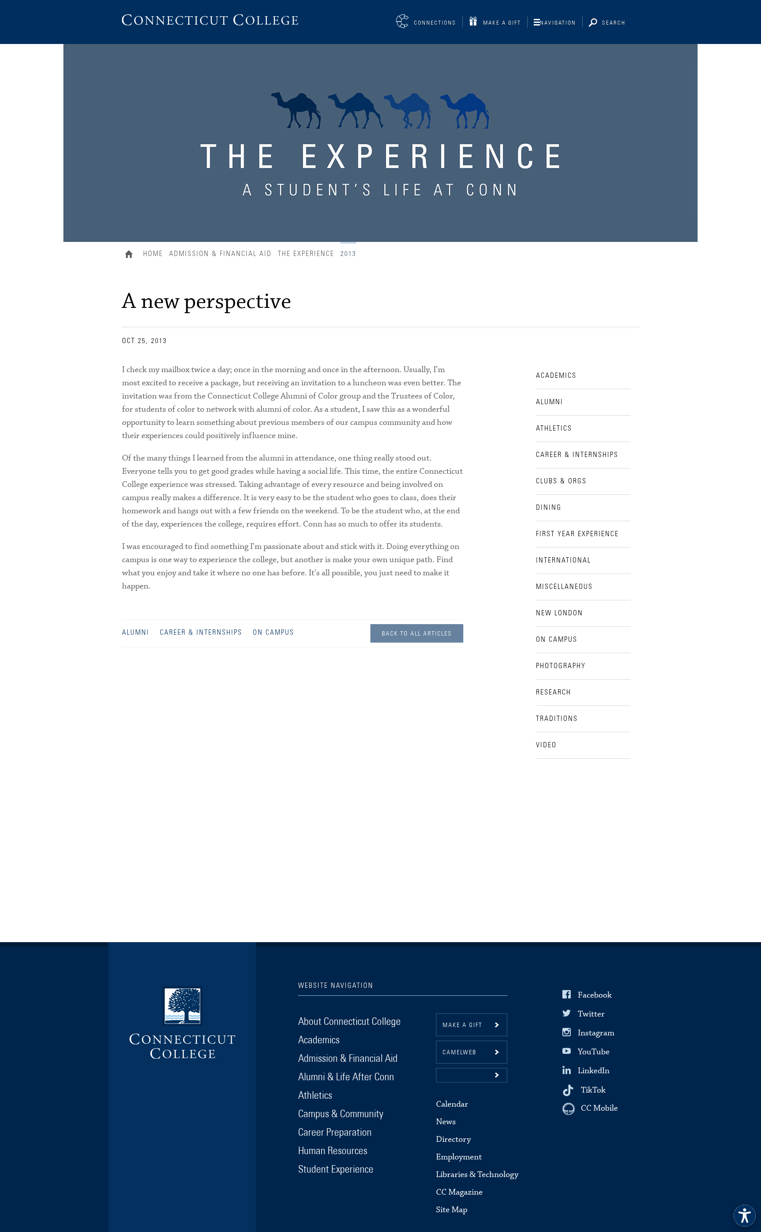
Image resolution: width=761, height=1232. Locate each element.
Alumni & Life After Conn (346, 1077)
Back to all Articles (417, 634)
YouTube (594, 1051)
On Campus (273, 632)
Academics (319, 1040)
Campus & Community (340, 1114)
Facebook (595, 994)
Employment (459, 1157)
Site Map (451, 1209)
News (446, 1121)
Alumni (135, 632)
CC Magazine (459, 1192)
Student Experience (335, 1169)
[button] (471, 1075)
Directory (453, 1139)
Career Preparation (335, 1132)
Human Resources (332, 1151)
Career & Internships (201, 632)
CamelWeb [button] (460, 1052)
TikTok (593, 1089)
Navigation (558, 23)
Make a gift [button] (462, 1025)
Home (131, 255)
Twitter (591, 1014)
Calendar (452, 1104)
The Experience (306, 253)
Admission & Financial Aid (220, 253)
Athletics (315, 1095)
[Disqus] (292, 784)
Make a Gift (502, 23)
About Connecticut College (349, 1021)
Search (613, 23)
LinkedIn (594, 1070)
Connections (435, 23)
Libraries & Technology (477, 1174)
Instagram (596, 1032)
